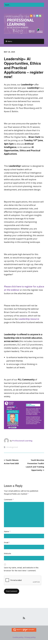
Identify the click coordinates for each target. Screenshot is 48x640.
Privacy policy (30, 637)
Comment (9, 499)
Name (7, 531)
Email (7, 542)
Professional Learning (22, 440)
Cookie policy (18, 637)
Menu (10, 41)
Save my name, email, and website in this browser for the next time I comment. (21, 569)
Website (7, 553)
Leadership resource (28, 319)
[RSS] (24, 618)
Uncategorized (12, 447)
